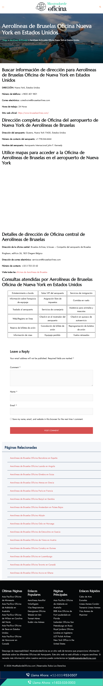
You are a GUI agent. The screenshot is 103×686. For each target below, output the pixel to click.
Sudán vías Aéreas (36, 622)
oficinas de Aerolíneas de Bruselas (31, 272)
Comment (15, 367)
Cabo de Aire (85, 596)
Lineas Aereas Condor (89, 603)
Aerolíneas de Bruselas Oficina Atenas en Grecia (32, 482)
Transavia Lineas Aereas (89, 607)
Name (13, 391)
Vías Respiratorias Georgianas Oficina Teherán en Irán (36, 611)
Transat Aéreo (34, 618)
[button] (100, 7)
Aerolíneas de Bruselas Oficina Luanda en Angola (32, 466)
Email (13, 405)
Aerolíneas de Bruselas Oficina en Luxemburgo (31, 556)
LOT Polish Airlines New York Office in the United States (64, 640)
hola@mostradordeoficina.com (82, 658)
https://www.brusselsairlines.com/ (33, 112)
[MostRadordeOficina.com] (51, 6)
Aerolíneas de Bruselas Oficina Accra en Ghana (31, 572)
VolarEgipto (33, 603)
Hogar (5, 40)
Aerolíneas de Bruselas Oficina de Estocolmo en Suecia (35, 531)
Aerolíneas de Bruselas (19, 40)
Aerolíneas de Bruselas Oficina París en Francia (31, 490)
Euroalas (83, 600)
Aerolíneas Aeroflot (36, 600)
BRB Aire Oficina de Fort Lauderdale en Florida (63, 615)
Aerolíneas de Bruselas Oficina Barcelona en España (33, 458)
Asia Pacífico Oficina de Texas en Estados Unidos (11, 629)
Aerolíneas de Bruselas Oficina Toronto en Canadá (33, 564)
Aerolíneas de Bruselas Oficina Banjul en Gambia (32, 499)
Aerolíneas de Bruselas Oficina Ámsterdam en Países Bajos (36, 507)
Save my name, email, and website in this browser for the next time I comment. (47, 419)
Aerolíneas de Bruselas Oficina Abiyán (27, 515)
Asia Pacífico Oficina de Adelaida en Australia (11, 607)
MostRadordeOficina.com (23, 665)
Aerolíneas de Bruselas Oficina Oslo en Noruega (32, 523)
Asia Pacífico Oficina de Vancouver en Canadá (11, 640)
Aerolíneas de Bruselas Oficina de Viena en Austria (33, 540)
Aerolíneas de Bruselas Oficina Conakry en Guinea (33, 548)
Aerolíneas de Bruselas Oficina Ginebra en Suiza (32, 474)
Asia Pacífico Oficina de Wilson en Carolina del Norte (12, 618)
